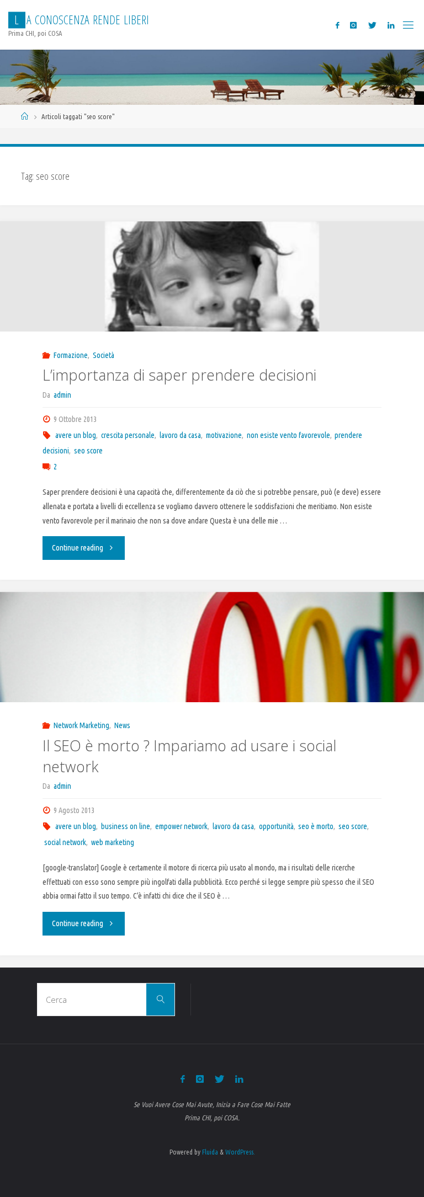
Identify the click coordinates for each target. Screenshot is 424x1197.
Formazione (71, 355)
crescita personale (128, 435)
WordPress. (240, 1152)
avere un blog (75, 435)
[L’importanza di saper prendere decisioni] (212, 301)
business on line (125, 826)
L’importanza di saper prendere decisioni (179, 375)
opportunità (276, 826)
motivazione (224, 435)
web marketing (112, 842)
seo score (88, 450)
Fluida (209, 1152)
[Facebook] (337, 25)
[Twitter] (372, 25)
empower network (181, 826)
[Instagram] (353, 25)
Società (103, 355)
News (122, 725)
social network (65, 842)
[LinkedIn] (391, 25)
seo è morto (315, 826)
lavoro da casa (180, 435)
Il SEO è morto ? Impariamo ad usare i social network (189, 756)
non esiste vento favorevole (288, 435)
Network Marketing (81, 725)
